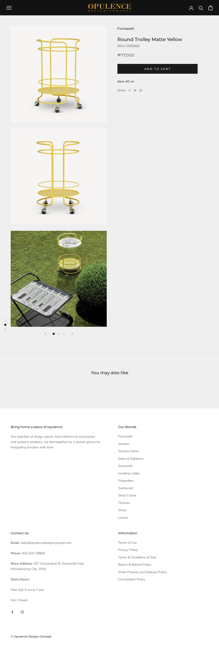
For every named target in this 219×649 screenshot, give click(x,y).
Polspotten (126, 480)
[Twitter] (135, 90)
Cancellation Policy (131, 579)
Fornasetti (125, 28)
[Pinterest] (140, 90)
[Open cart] (211, 7)
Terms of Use (127, 542)
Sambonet (125, 488)
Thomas (124, 503)
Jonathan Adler (129, 473)
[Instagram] (22, 612)
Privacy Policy (128, 550)
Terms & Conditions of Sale (137, 557)
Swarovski (125, 466)
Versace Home (128, 451)
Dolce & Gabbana (130, 458)
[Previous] (45, 334)
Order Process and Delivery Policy (142, 572)
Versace (123, 444)
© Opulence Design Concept (31, 636)
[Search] (201, 8)
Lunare (123, 517)
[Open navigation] (9, 8)
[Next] (72, 334)
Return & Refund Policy (134, 564)
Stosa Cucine (127, 495)
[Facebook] (129, 90)
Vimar (122, 510)
